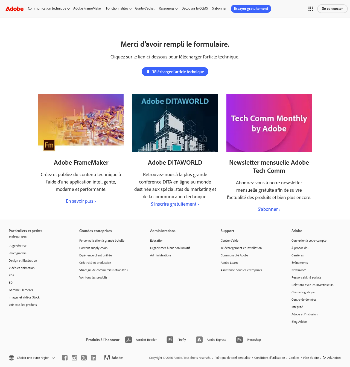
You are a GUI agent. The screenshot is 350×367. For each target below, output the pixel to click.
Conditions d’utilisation (269, 358)
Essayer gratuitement (251, 8)
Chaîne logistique (303, 292)
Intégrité (297, 307)
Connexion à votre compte (308, 240)
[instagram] (74, 357)
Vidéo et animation (21, 268)
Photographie (18, 253)
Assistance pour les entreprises (241, 270)
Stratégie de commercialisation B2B (103, 270)
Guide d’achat (144, 8)
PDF (11, 275)
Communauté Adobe (234, 255)
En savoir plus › (81, 201)
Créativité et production (95, 263)
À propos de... (300, 248)
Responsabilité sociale (306, 277)
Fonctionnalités (117, 8)
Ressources (166, 8)
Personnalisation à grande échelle (101, 240)
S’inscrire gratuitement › (175, 204)
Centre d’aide (229, 240)
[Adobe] (14, 8)
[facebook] (65, 357)
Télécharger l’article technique (178, 71)
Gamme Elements (21, 290)
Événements (299, 263)
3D (11, 283)
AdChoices (334, 358)
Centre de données (304, 299)
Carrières (297, 255)
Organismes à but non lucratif (170, 248)
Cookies (294, 358)
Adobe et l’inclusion (304, 314)
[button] (310, 8)
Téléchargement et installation (241, 248)
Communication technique (47, 8)
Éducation (156, 240)
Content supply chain (93, 248)
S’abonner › (269, 209)
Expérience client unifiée (95, 255)
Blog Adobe (299, 322)
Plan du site (311, 358)
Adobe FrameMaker (87, 8)
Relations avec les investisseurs (312, 285)
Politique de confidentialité (232, 358)
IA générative (18, 246)
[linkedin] (93, 357)
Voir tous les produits (23, 305)
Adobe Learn (229, 263)
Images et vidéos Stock (24, 297)
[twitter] (84, 357)
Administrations (160, 255)
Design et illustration (23, 260)
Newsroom (298, 270)
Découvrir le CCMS (195, 8)
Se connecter (332, 8)
